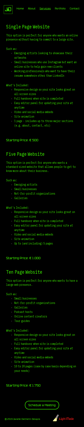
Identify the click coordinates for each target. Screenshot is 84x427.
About (31, 8)
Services (45, 8)
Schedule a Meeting (42, 405)
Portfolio (60, 8)
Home (20, 8)
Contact (75, 8)
